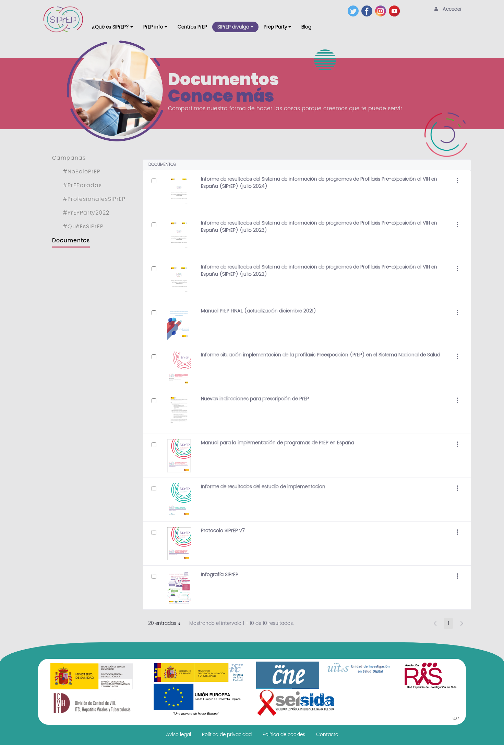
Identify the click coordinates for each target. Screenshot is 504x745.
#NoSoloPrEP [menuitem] (81, 171)
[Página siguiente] (462, 623)
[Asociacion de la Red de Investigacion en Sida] (430, 675)
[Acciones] (457, 180)
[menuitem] (112, 27)
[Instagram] (382, 10)
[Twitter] (354, 10)
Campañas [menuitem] (69, 157)
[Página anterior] (435, 623)
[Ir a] (64, 19)
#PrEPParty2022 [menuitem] (86, 212)
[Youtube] (396, 10)
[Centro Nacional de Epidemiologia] (287, 674)
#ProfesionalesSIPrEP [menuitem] (94, 199)
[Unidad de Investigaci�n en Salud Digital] (359, 668)
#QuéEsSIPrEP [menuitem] (83, 226)
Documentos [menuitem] (71, 240)
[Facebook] (368, 10)
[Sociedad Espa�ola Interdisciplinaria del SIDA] (296, 702)
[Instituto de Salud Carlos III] (198, 689)
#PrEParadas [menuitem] (82, 185)
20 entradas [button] (166, 624)
